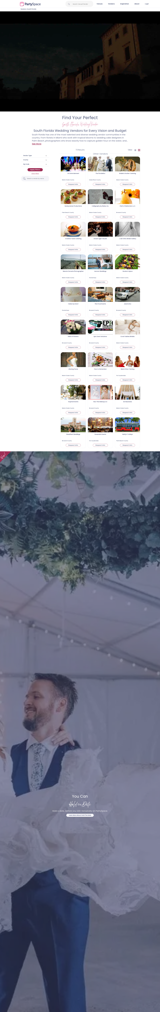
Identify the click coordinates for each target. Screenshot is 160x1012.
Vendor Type (27, 155)
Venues (99, 4)
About (136, 4)
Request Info (73, 184)
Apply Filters (35, 170)
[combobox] (81, 4)
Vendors (111, 4)
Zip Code (26, 164)
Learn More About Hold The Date (80, 815)
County (25, 160)
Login (147, 4)
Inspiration (124, 4)
